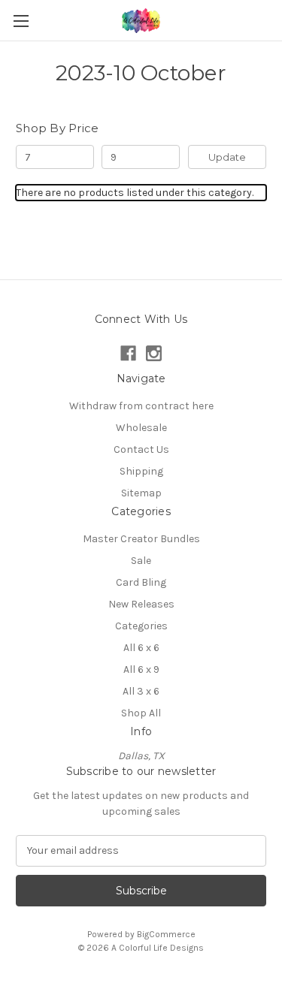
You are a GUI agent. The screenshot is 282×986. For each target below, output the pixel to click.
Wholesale (141, 427)
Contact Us (141, 449)
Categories (141, 626)
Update (227, 157)
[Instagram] (154, 353)
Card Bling (141, 582)
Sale (141, 560)
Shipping (141, 471)
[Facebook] (128, 353)
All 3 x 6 (141, 691)
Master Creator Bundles (141, 538)
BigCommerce (166, 934)
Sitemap (141, 493)
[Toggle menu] (20, 20)
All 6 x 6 (141, 647)
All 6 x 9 (141, 669)
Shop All (141, 713)
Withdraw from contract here (141, 406)
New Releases (141, 604)
